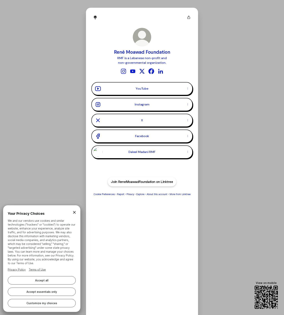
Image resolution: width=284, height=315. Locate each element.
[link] (123, 71)
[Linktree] (95, 17)
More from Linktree (180, 194)
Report (120, 194)
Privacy (130, 194)
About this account (157, 194)
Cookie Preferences (104, 194)
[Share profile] (189, 17)
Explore (140, 194)
